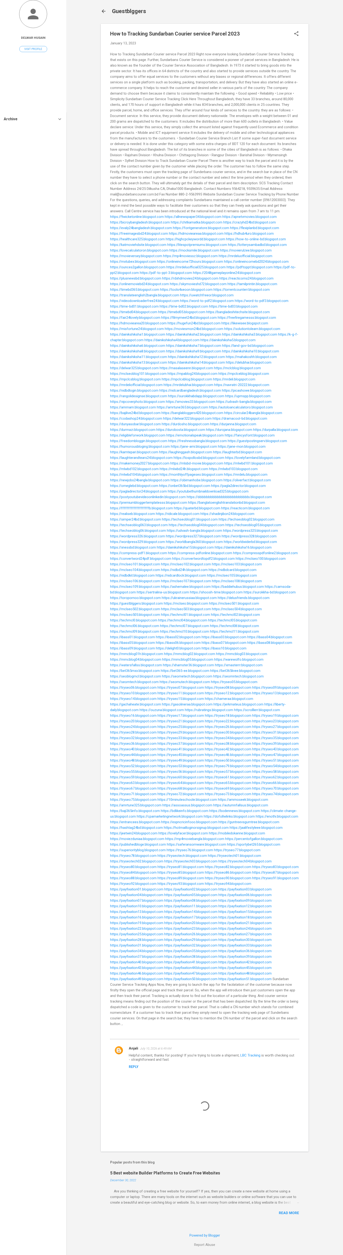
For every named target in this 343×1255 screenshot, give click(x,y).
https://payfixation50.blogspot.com (190, 979)
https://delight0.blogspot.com (178, 648)
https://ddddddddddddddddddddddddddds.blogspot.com (229, 497)
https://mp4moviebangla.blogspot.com (194, 839)
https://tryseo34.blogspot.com (228, 738)
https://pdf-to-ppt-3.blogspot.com (166, 273)
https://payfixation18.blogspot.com (245, 917)
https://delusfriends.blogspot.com (244, 598)
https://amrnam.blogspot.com (133, 407)
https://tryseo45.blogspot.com (181, 755)
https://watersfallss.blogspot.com (136, 665)
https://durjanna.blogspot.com (233, 424)
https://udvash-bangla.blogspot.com (244, 402)
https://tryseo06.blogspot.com (133, 687)
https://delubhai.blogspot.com (248, 362)
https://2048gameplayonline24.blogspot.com (227, 273)
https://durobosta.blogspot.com (180, 430)
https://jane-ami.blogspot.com (194, 446)
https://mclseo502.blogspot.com (135, 609)
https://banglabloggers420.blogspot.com (192, 413)
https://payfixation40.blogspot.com (136, 962)
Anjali (133, 1048)
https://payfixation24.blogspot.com (245, 928)
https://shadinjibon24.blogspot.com (227, 514)
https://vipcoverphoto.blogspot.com (137, 402)
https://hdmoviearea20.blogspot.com (138, 323)
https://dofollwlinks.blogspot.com (229, 816)
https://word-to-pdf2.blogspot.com (207, 301)
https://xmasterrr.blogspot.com (238, 665)
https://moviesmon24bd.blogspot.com (194, 329)
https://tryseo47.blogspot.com (275, 755)
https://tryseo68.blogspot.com (181, 788)
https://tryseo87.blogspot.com (275, 872)
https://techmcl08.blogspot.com (234, 626)
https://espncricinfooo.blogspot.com (189, 822)
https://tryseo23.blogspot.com (275, 721)
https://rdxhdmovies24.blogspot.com (190, 278)
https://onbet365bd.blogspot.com (184, 486)
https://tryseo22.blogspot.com (228, 721)
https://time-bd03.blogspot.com (233, 306)
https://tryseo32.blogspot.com (133, 738)
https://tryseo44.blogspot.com (133, 755)
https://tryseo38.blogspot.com (228, 743)
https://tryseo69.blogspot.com (228, 788)
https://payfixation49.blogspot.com (136, 979)
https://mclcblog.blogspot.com (237, 368)
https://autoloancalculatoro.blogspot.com (241, 407)
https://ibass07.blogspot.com (224, 643)
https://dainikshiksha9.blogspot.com (193, 351)
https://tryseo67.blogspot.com (133, 788)
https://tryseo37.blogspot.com (181, 743)
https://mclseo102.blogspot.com (186, 564)
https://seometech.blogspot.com (187, 676)
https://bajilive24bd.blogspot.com (135, 413)
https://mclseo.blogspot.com (186, 603)
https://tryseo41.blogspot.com (181, 749)
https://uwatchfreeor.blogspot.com (207, 295)
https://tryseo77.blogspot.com (237, 850)
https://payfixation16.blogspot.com (136, 917)
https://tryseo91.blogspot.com (275, 878)
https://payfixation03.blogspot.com (245, 889)
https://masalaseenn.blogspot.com (186, 368)
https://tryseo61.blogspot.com (228, 777)
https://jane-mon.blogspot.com (242, 446)
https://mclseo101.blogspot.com (135, 564)
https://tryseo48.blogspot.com (133, 760)
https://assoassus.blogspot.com (187, 805)
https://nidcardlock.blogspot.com (181, 575)
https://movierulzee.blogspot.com (246, 250)
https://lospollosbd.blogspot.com (199, 458)
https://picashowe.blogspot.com (246, 390)
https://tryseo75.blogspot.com (133, 800)
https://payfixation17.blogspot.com (190, 917)
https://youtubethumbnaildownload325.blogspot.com (208, 491)
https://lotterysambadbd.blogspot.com (257, 245)
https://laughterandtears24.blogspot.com (141, 458)
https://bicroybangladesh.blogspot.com (140, 222)
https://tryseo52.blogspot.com (133, 766)
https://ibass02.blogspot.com (178, 637)
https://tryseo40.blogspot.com (133, 749)
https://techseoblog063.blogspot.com (139, 525)
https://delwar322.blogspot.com (187, 418)
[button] (296, 34)
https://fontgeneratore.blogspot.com (201, 228)
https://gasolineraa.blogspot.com (187, 704)
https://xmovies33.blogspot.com (190, 402)
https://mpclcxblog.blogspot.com (187, 379)
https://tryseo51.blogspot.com (275, 760)
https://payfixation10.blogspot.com (136, 906)
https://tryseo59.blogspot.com (133, 777)
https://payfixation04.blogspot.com (136, 895)
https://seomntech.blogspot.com (238, 676)
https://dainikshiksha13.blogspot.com (138, 362)
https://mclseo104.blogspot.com (135, 570)
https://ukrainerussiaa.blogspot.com (189, 598)
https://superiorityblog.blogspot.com (138, 850)
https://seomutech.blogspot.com (185, 682)
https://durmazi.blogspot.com (132, 430)
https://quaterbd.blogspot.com (197, 508)
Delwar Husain (33, 37)
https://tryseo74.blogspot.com (275, 794)
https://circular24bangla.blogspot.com (253, 413)
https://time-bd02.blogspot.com (184, 306)
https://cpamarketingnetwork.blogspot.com (170, 816)
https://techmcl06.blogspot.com (134, 626)
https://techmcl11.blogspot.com (234, 631)
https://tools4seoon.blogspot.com (186, 289)
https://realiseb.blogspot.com (132, 514)
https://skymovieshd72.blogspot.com (198, 284)
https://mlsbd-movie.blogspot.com (196, 463)
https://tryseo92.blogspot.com (133, 884)
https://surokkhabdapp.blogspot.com (196, 396)
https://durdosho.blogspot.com (185, 424)
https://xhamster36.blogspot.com (188, 665)
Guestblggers (129, 11)
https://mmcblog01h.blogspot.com (136, 654)
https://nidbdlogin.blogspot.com (134, 390)
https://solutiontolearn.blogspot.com (252, 329)
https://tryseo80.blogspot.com (133, 867)
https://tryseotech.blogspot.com (182, 856)
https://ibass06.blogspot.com (178, 643)
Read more (289, 1213)
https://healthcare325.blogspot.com (137, 239)
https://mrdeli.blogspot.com (234, 379)
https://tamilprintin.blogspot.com (252, 284)
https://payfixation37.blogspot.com (136, 956)
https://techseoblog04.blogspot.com (196, 525)
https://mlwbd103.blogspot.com (233, 469)
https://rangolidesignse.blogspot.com (138, 396)
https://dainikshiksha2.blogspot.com (193, 334)
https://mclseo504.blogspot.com (237, 609)
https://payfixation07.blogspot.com (136, 900)
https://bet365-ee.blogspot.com (185, 671)
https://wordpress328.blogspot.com (249, 536)
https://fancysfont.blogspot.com (250, 435)
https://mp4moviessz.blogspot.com (190, 256)
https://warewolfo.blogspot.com (238, 659)
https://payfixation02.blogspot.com (190, 889)
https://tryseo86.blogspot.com (228, 872)
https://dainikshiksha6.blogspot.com (137, 346)
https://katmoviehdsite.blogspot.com (138, 245)
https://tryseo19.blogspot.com (275, 715)
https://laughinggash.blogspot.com (185, 452)
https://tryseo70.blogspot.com (275, 788)
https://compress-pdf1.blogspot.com (138, 553)
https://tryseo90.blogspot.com (228, 878)
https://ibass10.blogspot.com (224, 648)
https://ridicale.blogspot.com (178, 514)
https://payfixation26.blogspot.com (190, 934)
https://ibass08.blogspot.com (269, 643)
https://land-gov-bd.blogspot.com (247, 346)
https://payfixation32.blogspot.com (190, 945)
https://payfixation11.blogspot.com (190, 906)
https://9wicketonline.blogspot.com (137, 217)
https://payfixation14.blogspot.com (190, 912)
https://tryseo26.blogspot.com (228, 727)
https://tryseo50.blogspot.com (228, 760)
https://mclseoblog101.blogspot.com (138, 374)
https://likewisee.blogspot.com (244, 323)
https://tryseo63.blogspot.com (133, 783)
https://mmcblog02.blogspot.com (189, 654)
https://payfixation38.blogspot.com (190, 956)
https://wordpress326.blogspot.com (137, 536)
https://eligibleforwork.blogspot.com (137, 435)
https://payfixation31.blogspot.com (136, 945)
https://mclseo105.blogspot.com (232, 575)
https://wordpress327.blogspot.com (193, 536)
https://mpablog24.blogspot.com (192, 374)
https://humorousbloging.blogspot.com (140, 446)
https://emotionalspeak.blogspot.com (195, 435)
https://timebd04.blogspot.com (133, 312)
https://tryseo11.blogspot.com (181, 693)
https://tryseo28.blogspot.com (133, 732)
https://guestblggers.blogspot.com (136, 603)
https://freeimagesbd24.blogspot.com (139, 233)
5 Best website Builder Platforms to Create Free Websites (165, 1172)
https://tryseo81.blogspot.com (181, 867)
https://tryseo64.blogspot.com (181, 783)
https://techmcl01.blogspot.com (185, 615)
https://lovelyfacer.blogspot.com (183, 833)
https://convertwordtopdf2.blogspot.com (203, 559)
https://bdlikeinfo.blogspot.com (184, 811)
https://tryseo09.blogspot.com (275, 687)
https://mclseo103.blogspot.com (237, 564)
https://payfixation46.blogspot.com (136, 973)
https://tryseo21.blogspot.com (181, 721)
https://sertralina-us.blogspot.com (163, 592)
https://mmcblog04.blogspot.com (135, 659)
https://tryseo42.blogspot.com (228, 749)
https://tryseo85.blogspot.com (181, 872)
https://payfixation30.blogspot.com (245, 940)
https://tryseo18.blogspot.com (228, 715)
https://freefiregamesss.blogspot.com (247, 318)
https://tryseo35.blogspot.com (275, 738)
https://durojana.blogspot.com (229, 430)
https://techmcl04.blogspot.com (182, 620)
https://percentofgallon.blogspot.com (253, 839)
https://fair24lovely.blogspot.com (135, 318)
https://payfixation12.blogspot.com (245, 906)
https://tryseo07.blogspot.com (181, 687)
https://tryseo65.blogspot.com (228, 783)
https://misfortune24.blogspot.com (137, 329)
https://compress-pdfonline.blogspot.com (200, 553)
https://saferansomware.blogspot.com (196, 844)
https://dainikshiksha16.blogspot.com (243, 547)
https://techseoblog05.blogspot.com (253, 525)
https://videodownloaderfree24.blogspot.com (144, 301)
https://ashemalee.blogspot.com (186, 587)
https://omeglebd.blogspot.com (134, 486)
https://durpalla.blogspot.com (275, 430)
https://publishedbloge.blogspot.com (138, 844)
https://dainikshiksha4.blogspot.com (172, 340)
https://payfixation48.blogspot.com (245, 973)
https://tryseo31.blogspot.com (275, 732)
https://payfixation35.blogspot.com (190, 951)
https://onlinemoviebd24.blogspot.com (139, 284)
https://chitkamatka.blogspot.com (196, 222)
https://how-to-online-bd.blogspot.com (256, 239)
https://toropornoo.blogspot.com (135, 598)
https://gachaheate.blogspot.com (135, 704)
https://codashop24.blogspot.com (136, 418)
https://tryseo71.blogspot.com (133, 794)
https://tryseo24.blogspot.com (133, 727)
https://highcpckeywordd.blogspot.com (195, 239)
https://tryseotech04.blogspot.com (245, 861)
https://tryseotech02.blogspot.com (136, 861)
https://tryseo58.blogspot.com (275, 771)
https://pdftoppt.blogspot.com (250, 267)
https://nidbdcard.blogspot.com (232, 570)
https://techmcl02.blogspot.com (235, 615)
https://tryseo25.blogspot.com (181, 727)
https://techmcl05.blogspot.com (232, 620)
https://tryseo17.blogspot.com (181, 715)
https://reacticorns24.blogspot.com (246, 278)
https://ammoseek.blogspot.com (243, 800)
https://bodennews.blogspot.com (234, 811)
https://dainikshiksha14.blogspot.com (196, 362)
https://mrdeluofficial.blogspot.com (245, 256)
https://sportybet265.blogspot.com (253, 844)
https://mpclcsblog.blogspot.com (135, 379)
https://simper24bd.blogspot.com (135, 519)
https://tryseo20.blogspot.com (133, 721)
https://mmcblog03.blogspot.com (241, 654)
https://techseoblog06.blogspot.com (138, 530)
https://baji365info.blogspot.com (135, 811)
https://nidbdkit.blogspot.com (132, 575)
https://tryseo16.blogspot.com (133, 715)
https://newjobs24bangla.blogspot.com (140, 480)
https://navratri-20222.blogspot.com (241, 385)
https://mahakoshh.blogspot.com (251, 357)
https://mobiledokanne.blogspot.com (237, 833)
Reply (133, 1067)
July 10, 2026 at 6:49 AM (156, 1048)
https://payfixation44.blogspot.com (190, 968)
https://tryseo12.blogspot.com (228, 693)
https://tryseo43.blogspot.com (275, 749)
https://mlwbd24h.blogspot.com (184, 469)
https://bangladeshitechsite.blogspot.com (238, 312)
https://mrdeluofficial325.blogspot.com (196, 267)
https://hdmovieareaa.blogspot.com (196, 233)
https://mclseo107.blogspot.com (186, 581)
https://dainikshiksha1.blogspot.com (137, 334)
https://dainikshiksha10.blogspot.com (250, 351)
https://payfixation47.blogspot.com (190, 973)
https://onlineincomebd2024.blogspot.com (256, 261)
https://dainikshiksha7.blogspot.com (193, 346)
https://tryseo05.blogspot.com (234, 682)
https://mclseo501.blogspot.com (234, 603)
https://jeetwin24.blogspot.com (134, 833)
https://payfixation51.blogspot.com (245, 979)
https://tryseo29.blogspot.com (181, 732)
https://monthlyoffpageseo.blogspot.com (191, 474)
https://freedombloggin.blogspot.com (138, 441)
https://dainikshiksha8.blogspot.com (137, 351)
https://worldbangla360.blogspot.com (194, 542)
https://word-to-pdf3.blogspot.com (261, 301)
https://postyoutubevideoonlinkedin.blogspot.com (148, 497)
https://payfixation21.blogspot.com (245, 923)
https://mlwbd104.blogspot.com (134, 474)
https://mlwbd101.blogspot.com (248, 463)
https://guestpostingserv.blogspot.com (257, 441)
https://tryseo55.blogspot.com (133, 771)
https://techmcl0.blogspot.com (133, 620)
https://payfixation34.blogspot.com (136, 951)
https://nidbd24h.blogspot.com (184, 570)
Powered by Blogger (204, 1235)
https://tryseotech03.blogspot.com (190, 861)
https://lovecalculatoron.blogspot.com (139, 250)
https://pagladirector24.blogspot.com (138, 491)
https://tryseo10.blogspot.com (133, 693)
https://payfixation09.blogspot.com (245, 900)
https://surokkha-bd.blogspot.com (270, 592)
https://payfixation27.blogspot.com (245, 934)
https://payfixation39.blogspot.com (245, 956)
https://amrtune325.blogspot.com (135, 805)
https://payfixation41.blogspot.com (190, 962)
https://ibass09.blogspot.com (132, 648)
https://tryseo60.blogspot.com (181, 777)
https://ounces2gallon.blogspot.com (137, 267)
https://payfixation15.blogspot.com (245, 912)
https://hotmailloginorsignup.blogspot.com (196, 828)
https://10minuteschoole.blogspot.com (187, 800)
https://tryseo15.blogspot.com (181, 699)
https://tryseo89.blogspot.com (181, 878)
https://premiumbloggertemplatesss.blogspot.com (148, 502)
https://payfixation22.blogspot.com (136, 928)
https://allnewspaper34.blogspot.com (193, 217)
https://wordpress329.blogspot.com (137, 542)
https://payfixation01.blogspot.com (136, 889)
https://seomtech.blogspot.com (134, 682)
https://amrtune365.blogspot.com (182, 407)
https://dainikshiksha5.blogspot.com (228, 340)
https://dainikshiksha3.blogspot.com (249, 334)
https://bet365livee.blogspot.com (235, 671)
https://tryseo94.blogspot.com (228, 884)
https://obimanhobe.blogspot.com (197, 480)
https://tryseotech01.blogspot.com (234, 856)
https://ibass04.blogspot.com (269, 637)
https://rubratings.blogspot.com (209, 710)
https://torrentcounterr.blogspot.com (242, 289)
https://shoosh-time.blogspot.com (216, 592)
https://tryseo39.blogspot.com (275, 743)
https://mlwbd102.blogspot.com (134, 469)
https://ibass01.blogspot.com (132, 637)
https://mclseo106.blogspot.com (135, 581)
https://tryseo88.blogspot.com (133, 878)
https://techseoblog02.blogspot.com (246, 519)
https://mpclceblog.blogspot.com (243, 374)
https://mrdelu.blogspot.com (245, 474)
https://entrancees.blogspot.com (135, 822)
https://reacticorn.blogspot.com (245, 508)
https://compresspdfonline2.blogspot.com (265, 553)
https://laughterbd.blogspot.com (237, 452)
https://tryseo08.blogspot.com (228, 687)
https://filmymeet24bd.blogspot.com (189, 318)
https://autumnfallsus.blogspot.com (240, 805)
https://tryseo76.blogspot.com (190, 850)
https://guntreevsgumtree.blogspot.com (248, 822)
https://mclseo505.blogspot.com (135, 615)
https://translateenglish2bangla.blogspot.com (144, 295)
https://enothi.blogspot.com (277, 816)
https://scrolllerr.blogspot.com (257, 710)
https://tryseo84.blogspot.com (133, 872)
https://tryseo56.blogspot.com (181, 771)
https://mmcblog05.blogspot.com (187, 659)
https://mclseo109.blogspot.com (135, 587)
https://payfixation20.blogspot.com (190, 923)
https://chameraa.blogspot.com (229, 699)
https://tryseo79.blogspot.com (228, 766)
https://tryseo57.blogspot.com (228, 771)
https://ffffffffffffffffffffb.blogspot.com (141, 508)
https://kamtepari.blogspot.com (134, 452)
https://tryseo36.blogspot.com (133, 743)
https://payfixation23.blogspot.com (190, 928)
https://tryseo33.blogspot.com (181, 738)
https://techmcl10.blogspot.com (184, 631)
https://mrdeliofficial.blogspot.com (136, 385)
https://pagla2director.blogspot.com (238, 486)
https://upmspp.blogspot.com (247, 396)
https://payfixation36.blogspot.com (245, 951)
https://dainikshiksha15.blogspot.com (185, 547)
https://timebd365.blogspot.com (134, 289)
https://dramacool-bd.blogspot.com (240, 418)
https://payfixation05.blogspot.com (190, 895)
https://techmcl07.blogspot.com (184, 626)
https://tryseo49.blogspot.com (181, 760)
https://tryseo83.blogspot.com (275, 867)
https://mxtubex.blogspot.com (133, 261)
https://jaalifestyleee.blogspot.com (256, 828)
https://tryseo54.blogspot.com (275, 766)
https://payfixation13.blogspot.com (136, 912)
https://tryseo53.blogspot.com (181, 766)
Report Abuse (204, 1245)
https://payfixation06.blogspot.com (245, 895)
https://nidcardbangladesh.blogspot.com (190, 390)
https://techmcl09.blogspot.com (134, 631)
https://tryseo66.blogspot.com (275, 783)
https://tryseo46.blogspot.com (228, 755)
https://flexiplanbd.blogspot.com (254, 228)
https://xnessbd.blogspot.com (133, 547)
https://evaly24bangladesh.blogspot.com (141, 228)
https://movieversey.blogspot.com (136, 256)
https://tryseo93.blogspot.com (181, 884)
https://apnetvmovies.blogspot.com (249, 217)
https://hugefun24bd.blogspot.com (194, 323)
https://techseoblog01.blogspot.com (190, 519)
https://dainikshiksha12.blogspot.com (196, 357)
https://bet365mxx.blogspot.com (135, 671)
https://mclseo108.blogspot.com (237, 581)
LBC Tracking (250, 1055)
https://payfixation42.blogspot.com (245, 962)
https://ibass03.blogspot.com (224, 637)
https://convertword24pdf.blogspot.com (140, 559)
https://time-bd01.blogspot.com (134, 306)
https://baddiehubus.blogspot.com (238, 587)
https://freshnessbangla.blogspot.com (197, 441)
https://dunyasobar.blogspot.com (135, 424)
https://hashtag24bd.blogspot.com (136, 828)
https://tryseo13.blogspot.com (275, 693)
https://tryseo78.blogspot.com (133, 856)
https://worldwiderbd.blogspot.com (250, 542)
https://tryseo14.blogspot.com (133, 699)
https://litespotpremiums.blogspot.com (197, 245)
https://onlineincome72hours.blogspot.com (190, 261)
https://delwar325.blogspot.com (134, 368)
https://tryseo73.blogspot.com (228, 794)
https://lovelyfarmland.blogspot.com (252, 458)
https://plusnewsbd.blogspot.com (135, 278)
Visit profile (33, 49)
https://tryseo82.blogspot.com (228, 867)
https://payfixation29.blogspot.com (190, 940)
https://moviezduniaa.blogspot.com (137, 839)
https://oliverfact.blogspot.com (247, 480)
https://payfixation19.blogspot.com (136, 923)
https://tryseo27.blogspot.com (275, 727)
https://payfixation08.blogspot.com (190, 900)
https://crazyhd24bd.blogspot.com (249, 222)
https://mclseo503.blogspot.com (186, 609)
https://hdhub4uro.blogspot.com (249, 233)
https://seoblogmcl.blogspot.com (135, 676)
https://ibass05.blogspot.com (132, 643)
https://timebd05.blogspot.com (181, 312)
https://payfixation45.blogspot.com (245, 968)
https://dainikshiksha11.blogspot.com (138, 357)
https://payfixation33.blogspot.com (245, 945)
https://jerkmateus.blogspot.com (238, 704)
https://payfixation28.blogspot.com (136, 940)
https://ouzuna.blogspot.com (162, 710)
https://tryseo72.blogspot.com (181, 794)
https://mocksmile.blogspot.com (194, 250)
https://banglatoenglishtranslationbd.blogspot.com (226, 502)
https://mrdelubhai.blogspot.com (188, 385)
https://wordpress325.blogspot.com (250, 530)
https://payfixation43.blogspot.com (136, 968)
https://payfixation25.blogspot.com (136, 934)
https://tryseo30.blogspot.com (228, 732)
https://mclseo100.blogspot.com (261, 559)
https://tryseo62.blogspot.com (275, 777)
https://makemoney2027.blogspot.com (139, 463)
